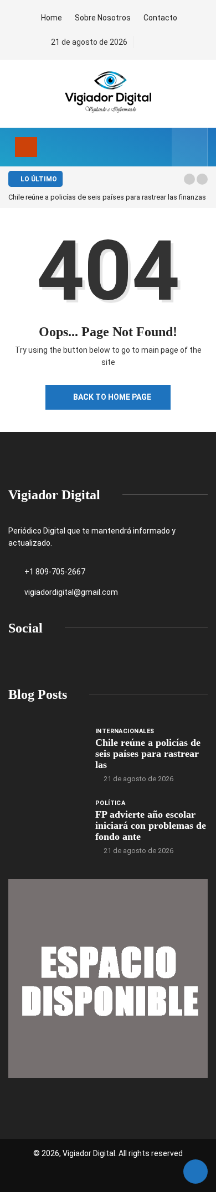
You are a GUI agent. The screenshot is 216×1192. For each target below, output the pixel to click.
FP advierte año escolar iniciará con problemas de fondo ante (150, 825)
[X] (163, 42)
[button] (189, 179)
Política (110, 803)
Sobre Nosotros (103, 17)
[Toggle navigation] (26, 147)
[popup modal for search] (190, 147)
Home (51, 17)
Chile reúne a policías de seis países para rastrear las (147, 753)
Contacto (160, 17)
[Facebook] (144, 42)
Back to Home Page (112, 397)
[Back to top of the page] (195, 1172)
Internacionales (125, 731)
